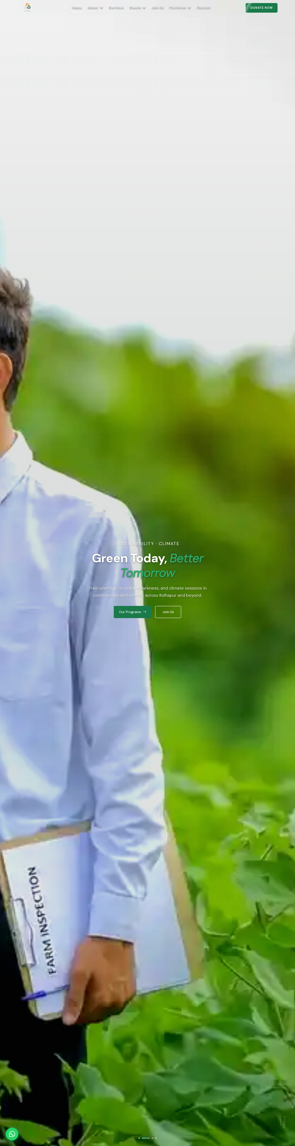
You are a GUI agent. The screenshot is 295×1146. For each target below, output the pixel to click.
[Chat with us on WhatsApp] (12, 1134)
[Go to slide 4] (156, 1138)
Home (77, 8)
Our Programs (130, 612)
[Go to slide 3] (149, 1138)
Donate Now (261, 8)
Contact (204, 8)
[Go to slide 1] (139, 1138)
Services (116, 8)
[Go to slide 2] (143, 1138)
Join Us (158, 8)
